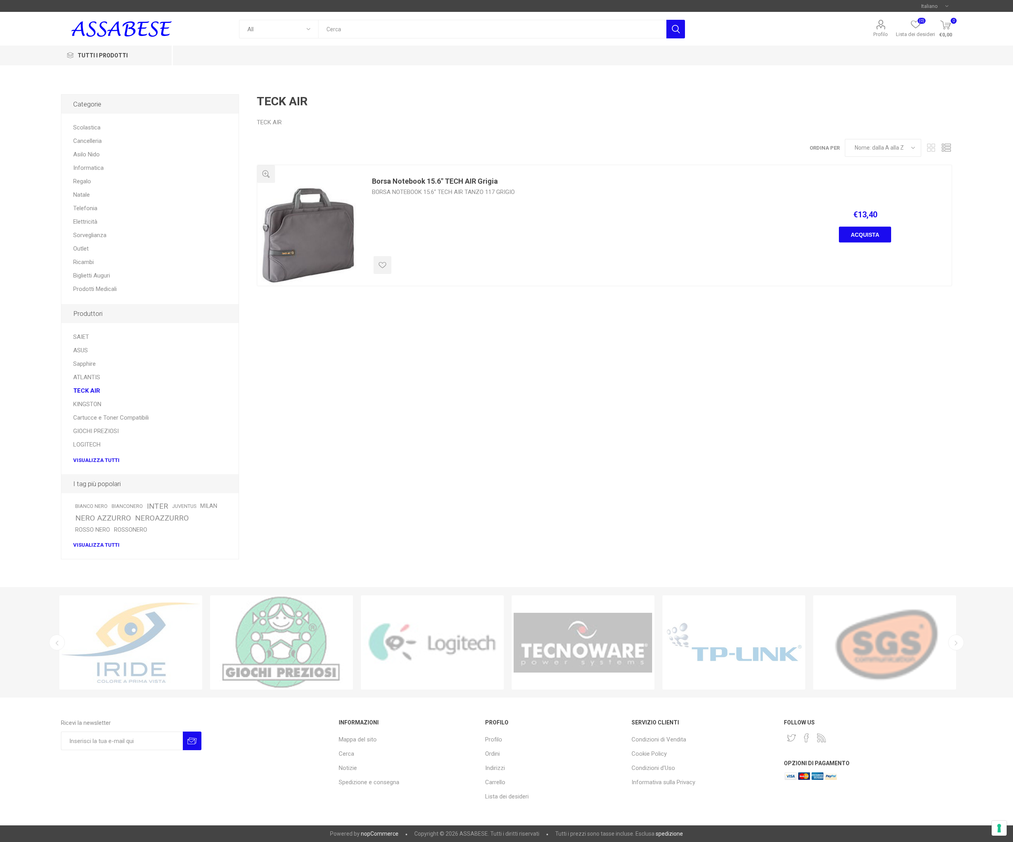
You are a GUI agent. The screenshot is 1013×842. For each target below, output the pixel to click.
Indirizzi (495, 768)
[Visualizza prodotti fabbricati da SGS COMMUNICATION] (884, 642)
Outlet (81, 248)
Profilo (880, 34)
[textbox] (492, 29)
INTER (157, 506)
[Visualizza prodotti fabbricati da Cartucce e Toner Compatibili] (130, 642)
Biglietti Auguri (91, 275)
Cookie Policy (649, 753)
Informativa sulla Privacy (663, 782)
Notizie (348, 768)
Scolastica (87, 127)
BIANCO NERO (91, 506)
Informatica (88, 167)
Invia (192, 741)
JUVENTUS (184, 506)
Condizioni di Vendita (659, 739)
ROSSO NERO (92, 529)
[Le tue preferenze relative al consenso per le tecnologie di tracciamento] (999, 828)
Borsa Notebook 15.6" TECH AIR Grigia (435, 181)
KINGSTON (87, 404)
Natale (81, 194)
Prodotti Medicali (95, 289)
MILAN (208, 506)
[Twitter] (791, 738)
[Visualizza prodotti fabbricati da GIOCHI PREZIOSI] (281, 642)
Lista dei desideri (507, 796)
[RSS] (821, 738)
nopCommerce (379, 834)
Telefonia (85, 208)
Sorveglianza (89, 235)
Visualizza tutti (96, 460)
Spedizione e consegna (369, 782)
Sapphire (84, 363)
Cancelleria (87, 140)
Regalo (82, 181)
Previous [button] (57, 642)
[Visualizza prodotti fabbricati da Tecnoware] (583, 642)
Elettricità (85, 221)
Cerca (675, 29)
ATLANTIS (86, 377)
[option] (130, 642)
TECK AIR (86, 390)
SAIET (81, 336)
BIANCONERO (127, 506)
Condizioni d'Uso (653, 768)
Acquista (865, 235)
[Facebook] (806, 738)
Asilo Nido (86, 154)
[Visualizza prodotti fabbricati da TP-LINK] (733, 642)
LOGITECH (87, 444)
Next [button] (956, 642)
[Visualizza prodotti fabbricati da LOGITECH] (432, 642)
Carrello (495, 782)
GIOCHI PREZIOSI (96, 431)
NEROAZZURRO (162, 518)
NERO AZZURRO (103, 518)
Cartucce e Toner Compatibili (111, 417)
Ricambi (83, 262)
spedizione (669, 834)
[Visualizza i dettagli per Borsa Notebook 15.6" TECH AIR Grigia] (308, 234)
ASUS (80, 350)
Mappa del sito (358, 739)
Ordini (492, 753)
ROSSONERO (130, 529)
